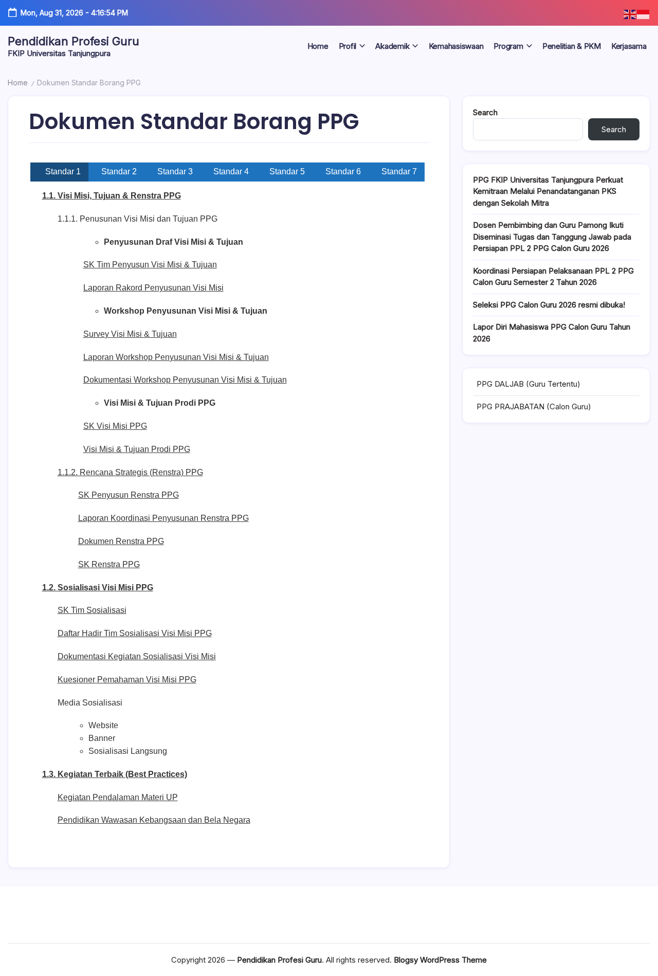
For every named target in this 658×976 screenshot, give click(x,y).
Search (485, 112)
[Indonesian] (643, 14)
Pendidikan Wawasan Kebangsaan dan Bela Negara (154, 820)
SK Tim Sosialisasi (92, 610)
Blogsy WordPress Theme (440, 960)
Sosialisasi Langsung (127, 751)
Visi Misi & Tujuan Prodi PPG (136, 449)
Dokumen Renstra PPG (121, 541)
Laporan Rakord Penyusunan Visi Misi (153, 287)
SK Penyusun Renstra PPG (128, 495)
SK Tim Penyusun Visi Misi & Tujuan (150, 264)
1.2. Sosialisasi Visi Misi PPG (97, 587)
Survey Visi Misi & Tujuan (130, 334)
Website (103, 725)
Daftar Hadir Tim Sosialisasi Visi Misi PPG (135, 633)
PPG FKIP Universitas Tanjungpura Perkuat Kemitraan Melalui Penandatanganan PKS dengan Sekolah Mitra (548, 191)
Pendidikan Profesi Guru (73, 41)
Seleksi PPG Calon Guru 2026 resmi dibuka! (549, 305)
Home (18, 82)
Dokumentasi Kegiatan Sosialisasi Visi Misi (137, 656)
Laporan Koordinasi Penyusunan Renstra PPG (163, 518)
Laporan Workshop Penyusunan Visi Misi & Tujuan (176, 357)
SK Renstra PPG (109, 564)
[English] (630, 14)
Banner (101, 738)
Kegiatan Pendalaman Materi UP (118, 797)
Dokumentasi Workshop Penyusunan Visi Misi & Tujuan (185, 379)
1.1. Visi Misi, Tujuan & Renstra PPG (111, 195)
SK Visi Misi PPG (115, 426)
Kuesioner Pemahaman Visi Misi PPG (127, 679)
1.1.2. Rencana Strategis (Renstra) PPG (130, 472)
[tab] (59, 172)
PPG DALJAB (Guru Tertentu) (528, 384)
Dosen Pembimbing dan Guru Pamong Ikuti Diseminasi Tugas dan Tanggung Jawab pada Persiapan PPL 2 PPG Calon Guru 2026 (552, 236)
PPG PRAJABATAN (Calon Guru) (534, 406)
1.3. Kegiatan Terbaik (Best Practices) (114, 774)
